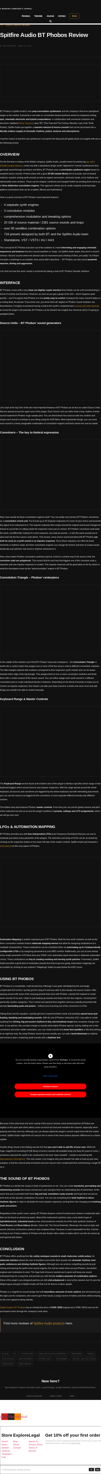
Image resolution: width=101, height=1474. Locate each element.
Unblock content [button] (50, 1086)
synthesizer (61, 1359)
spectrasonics (26, 1359)
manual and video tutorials (87, 306)
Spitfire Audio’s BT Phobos (12, 1307)
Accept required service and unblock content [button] (50, 1094)
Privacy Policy (75, 1443)
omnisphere (76, 1354)
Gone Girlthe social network (52, 1354)
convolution (27, 1354)
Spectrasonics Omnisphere (12, 1159)
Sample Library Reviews (18, 25)
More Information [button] (50, 1076)
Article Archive (34, 1396)
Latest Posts (56, 1396)
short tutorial (5, 846)
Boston (5, 1354)
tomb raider (8, 1364)
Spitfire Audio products (49, 1323)
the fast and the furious (84, 1359)
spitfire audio (44, 1359)
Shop (72, 1396)
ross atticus (8, 1359)
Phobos (90, 1354)
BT (15, 1354)
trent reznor (25, 1364)
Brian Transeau (26, 123)
